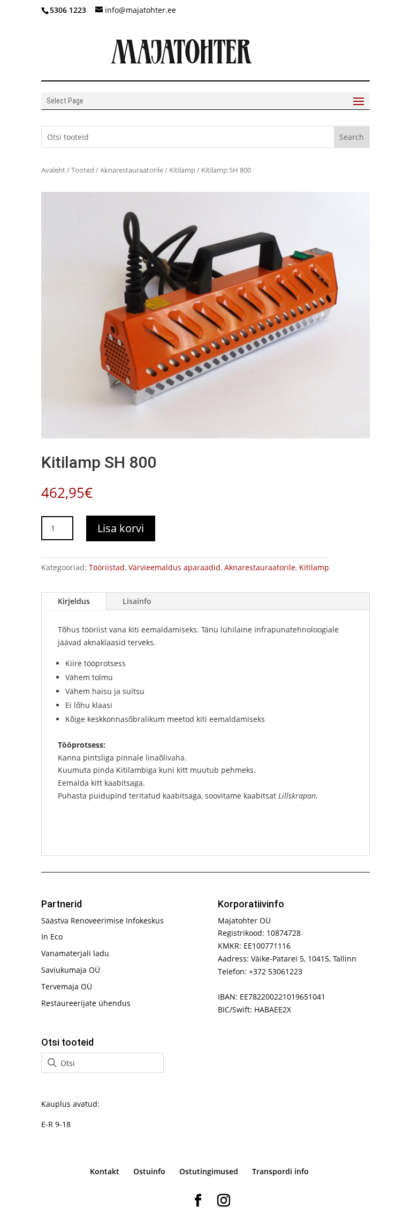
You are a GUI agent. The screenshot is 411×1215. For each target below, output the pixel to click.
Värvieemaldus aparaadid (174, 567)
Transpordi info (280, 1171)
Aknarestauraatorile (131, 170)
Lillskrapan (297, 796)
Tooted (82, 170)
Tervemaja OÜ (66, 986)
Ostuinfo (149, 1171)
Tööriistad (107, 567)
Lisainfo (137, 601)
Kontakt (104, 1171)
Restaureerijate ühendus (86, 1003)
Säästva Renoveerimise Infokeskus (102, 920)
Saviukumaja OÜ (70, 970)
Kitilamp (182, 170)
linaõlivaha (165, 757)
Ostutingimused (208, 1171)
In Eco (52, 936)
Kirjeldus (74, 601)
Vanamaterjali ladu (75, 953)
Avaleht (53, 170)
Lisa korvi (120, 528)
